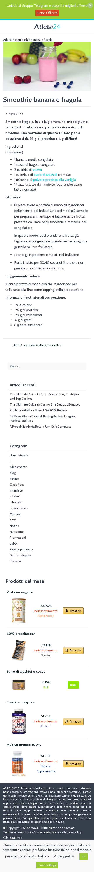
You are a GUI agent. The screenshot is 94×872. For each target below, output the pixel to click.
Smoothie (54, 345)
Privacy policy (72, 832)
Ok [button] (83, 856)
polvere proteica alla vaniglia (54, 180)
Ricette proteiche (21, 549)
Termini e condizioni (17, 832)
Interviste (16, 490)
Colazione (28, 345)
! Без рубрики (19, 455)
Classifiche (17, 485)
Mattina (41, 345)
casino (14, 479)
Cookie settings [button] (47, 865)
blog (13, 473)
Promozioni (18, 538)
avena (37, 170)
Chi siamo (12, 837)
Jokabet (15, 496)
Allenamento (18, 467)
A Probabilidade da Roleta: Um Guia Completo (40, 426)
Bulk (73, 685)
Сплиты (15, 561)
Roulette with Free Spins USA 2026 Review (38, 410)
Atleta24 (8, 39)
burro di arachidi (46, 175)
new (13, 520)
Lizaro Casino (19, 508)
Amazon (75, 611)
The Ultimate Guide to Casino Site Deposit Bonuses (45, 404)
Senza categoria (20, 555)
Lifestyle (15, 502)
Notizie (14, 526)
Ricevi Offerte (47, 13)
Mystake (15, 514)
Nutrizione (17, 532)
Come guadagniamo (47, 832)
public (14, 543)
